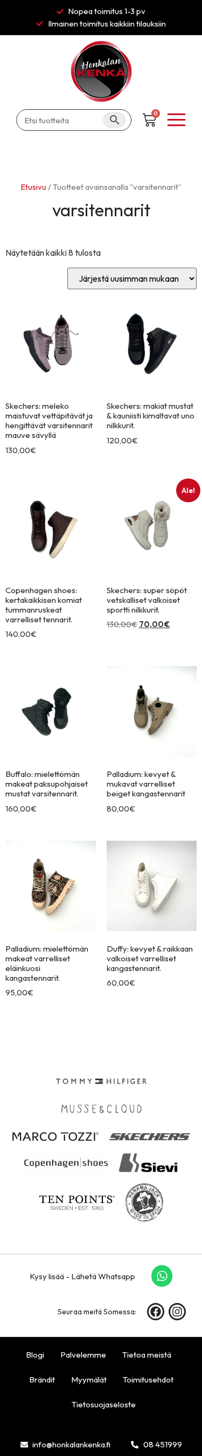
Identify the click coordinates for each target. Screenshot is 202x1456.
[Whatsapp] (162, 1276)
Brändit (42, 1379)
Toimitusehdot (148, 1379)
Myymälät (89, 1379)
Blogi (35, 1354)
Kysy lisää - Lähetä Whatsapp (82, 1276)
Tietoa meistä (146, 1354)
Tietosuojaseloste (104, 1404)
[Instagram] (177, 1311)
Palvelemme (83, 1354)
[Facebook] (155, 1311)
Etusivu (33, 187)
